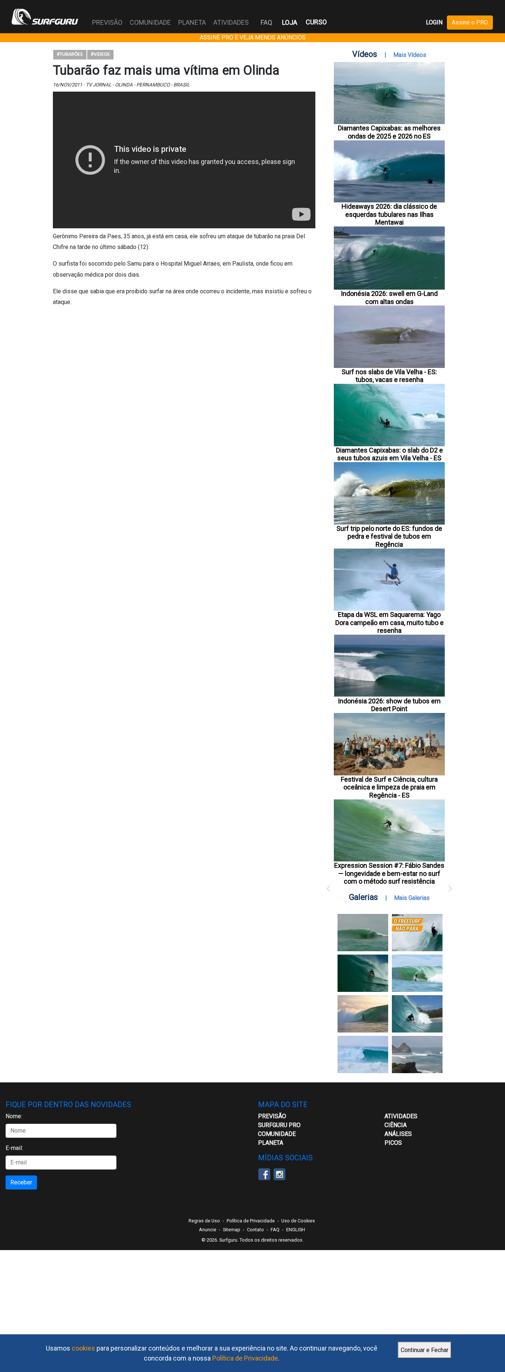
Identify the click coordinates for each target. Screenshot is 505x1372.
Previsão (272, 1116)
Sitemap (231, 1229)
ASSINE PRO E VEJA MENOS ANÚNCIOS (253, 37)
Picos (393, 1142)
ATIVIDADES (400, 1116)
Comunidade (277, 1133)
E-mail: (14, 1147)
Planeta (270, 1142)
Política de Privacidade (245, 1358)
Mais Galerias (412, 897)
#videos (100, 54)
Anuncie (207, 1229)
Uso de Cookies (298, 1220)
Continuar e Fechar (424, 1350)
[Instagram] (279, 1173)
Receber (21, 1182)
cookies (83, 1348)
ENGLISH (295, 1229)
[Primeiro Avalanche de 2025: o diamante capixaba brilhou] (417, 973)
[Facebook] (264, 1173)
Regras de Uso (204, 1220)
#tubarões (70, 54)
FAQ (266, 22)
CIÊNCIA (395, 1125)
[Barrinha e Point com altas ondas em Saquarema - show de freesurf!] (363, 973)
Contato (255, 1229)
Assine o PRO (470, 22)
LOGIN (434, 22)
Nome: (14, 1116)
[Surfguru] (44, 17)
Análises (398, 1133)
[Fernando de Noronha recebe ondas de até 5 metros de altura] (417, 1054)
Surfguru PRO (279, 1125)
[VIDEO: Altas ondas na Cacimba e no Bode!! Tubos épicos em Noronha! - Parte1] (417, 1014)
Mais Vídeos (409, 54)
